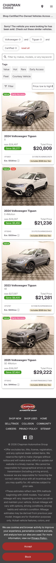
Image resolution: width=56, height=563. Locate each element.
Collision (28, 423)
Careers (11, 428)
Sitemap (45, 428)
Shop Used (30, 418)
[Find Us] (42, 6)
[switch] (51, 6)
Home (43, 418)
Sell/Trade (12, 423)
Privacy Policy (28, 428)
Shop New (15, 418)
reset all (25, 48)
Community (44, 423)
